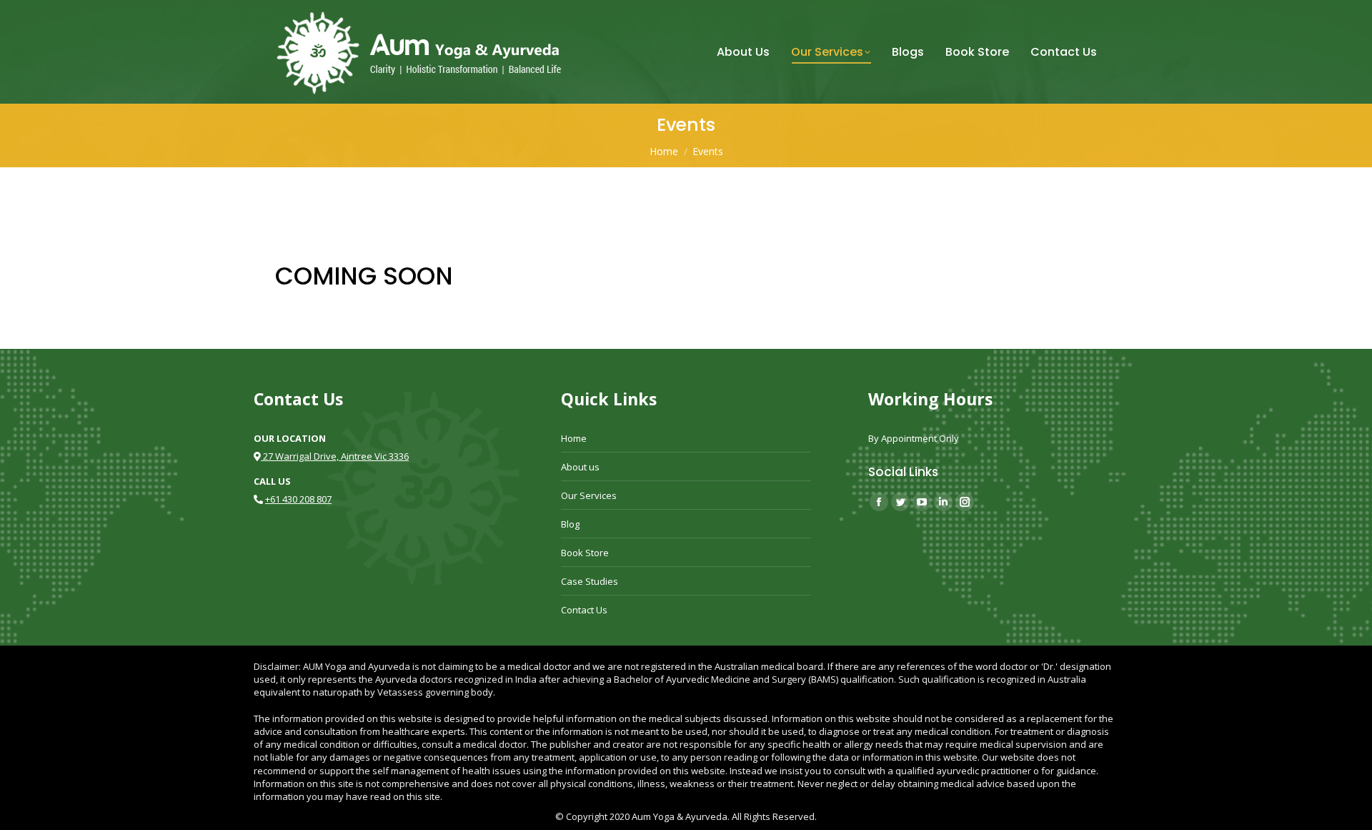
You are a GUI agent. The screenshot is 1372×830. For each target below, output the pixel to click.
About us (580, 466)
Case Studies (589, 581)
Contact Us (584, 609)
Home (574, 438)
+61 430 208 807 (298, 499)
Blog (570, 524)
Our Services (589, 495)
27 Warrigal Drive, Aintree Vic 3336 (335, 456)
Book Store (585, 552)
